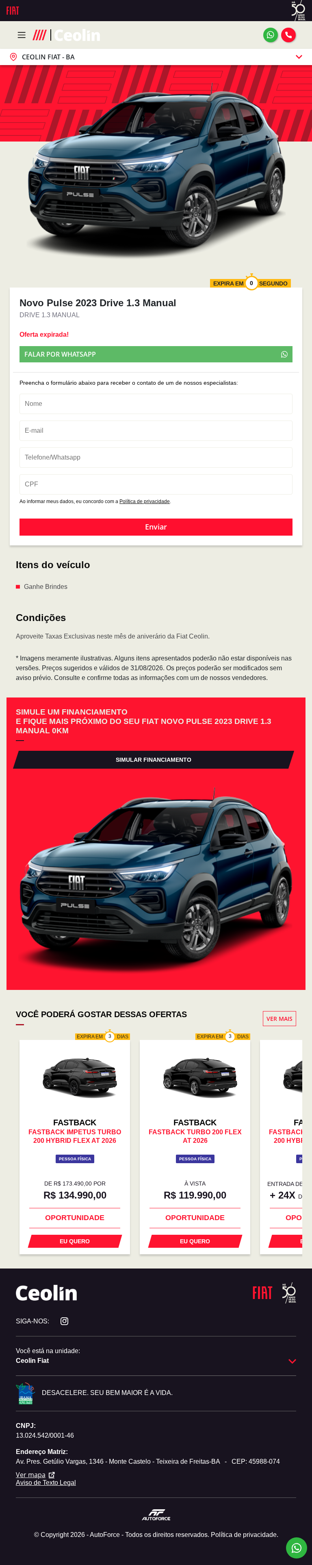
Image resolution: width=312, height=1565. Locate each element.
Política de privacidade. (244, 1534)
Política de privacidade (144, 501)
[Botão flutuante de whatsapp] (296, 1547)
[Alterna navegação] (24, 35)
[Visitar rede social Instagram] (60, 1321)
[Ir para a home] (77, 35)
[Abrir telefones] (288, 35)
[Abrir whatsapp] (270, 35)
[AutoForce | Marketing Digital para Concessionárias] (156, 1514)
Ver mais (279, 1018)
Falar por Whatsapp (60, 354)
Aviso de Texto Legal (46, 1482)
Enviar (156, 527)
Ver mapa (31, 1474)
